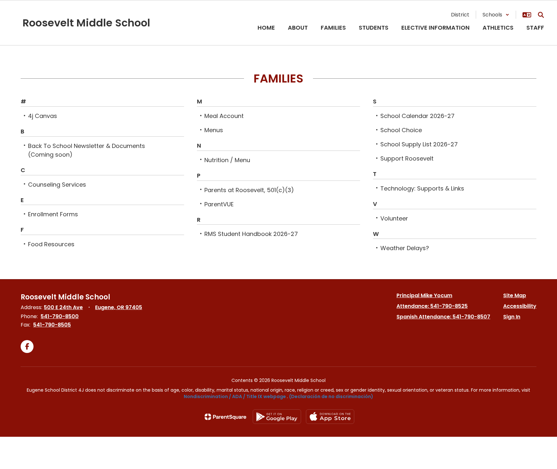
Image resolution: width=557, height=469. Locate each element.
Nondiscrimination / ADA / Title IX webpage (235, 396)
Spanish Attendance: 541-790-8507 (443, 316)
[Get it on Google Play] (277, 416)
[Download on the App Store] (330, 416)
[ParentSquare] (225, 417)
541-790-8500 (60, 316)
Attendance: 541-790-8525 (432, 306)
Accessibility (519, 306)
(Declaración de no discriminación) (331, 396)
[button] (496, 15)
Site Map (514, 295)
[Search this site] (541, 15)
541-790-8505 (52, 324)
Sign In (511, 316)
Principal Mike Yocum (424, 295)
